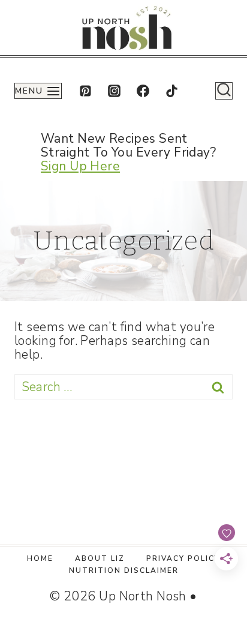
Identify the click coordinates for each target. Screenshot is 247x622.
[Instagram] (113, 91)
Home (40, 558)
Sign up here (80, 166)
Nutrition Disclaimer (124, 570)
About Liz (100, 558)
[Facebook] (143, 91)
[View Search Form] (224, 91)
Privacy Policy (183, 558)
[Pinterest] (85, 91)
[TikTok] (172, 91)
